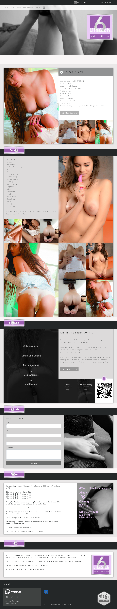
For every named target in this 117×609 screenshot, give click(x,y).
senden (34, 463)
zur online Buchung (69, 369)
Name (8, 422)
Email (8, 430)
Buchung (37, 7)
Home (6, 7)
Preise (12, 7)
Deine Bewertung (27, 7)
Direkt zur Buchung (69, 113)
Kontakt (18, 7)
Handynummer (11, 440)
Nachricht (9, 447)
